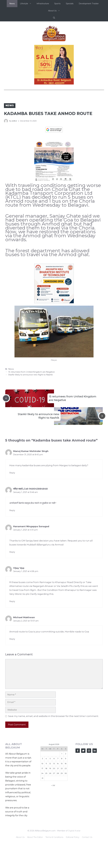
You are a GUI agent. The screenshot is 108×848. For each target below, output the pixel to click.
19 (50, 768)
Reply (12, 473)
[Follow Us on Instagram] (89, 750)
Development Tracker (89, 3)
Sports (57, 3)
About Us (20, 837)
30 (66, 773)
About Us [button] (52, 10)
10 (42, 763)
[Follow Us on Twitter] (83, 750)
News (12, 3)
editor (14, 121)
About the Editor (35, 837)
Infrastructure (43, 3)
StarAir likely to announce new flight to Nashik (30, 375)
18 (46, 768)
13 (54, 763)
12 (50, 763)
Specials (69, 3)
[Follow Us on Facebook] (77, 750)
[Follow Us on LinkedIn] (94, 750)
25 (46, 773)
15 (61, 763)
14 (58, 763)
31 (42, 778)
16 (65, 763)
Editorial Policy (72, 837)
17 (42, 768)
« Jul (53, 785)
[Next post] (102, 416)
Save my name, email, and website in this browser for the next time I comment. (53, 716)
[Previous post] (6, 398)
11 (46, 763)
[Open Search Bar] (54, 17)
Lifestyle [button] (24, 3)
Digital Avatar (74, 831)
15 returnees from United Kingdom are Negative (31, 372)
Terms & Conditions (54, 837)
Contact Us (87, 837)
